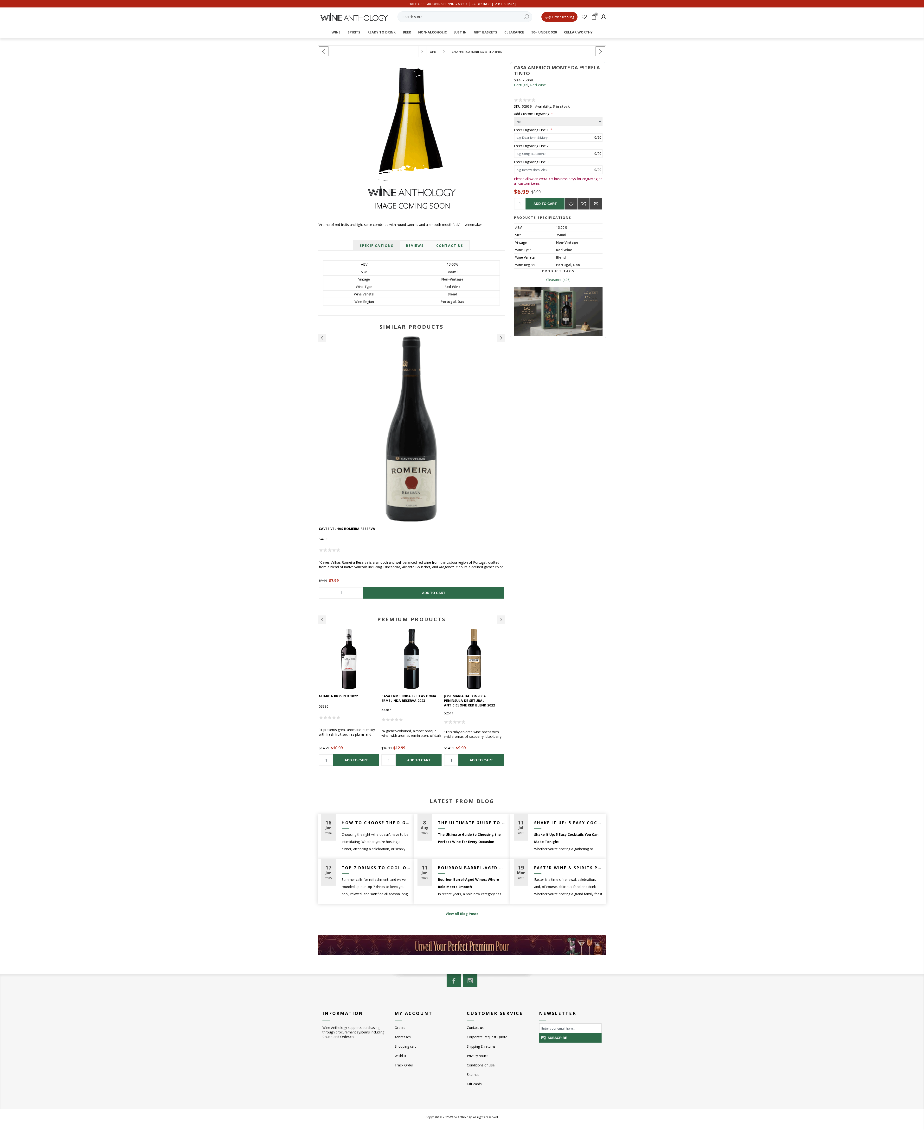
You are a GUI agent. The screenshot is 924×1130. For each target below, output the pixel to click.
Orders (400, 1027)
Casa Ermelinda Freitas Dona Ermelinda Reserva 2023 (346, 698)
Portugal (521, 84)
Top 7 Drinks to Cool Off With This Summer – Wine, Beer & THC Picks (376, 867)
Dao (576, 264)
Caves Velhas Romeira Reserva (347, 528)
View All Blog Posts (462, 913)
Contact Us (449, 245)
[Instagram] (470, 980)
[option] (411, 467)
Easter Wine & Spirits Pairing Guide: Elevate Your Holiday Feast (568, 867)
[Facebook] (454, 980)
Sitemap (473, 1074)
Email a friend (596, 203)
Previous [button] (322, 338)
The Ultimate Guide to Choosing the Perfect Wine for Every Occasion (472, 822)
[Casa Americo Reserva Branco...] (600, 51)
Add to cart (545, 204)
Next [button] (501, 338)
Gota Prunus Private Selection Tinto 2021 (473, 698)
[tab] (376, 245)
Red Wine (538, 84)
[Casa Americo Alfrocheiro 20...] (323, 51)
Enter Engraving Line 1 (532, 129)
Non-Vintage (567, 242)
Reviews (415, 245)
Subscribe (557, 1038)
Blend (561, 257)
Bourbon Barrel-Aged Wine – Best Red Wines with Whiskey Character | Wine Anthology (472, 867)
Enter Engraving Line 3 (531, 162)
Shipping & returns (481, 1046)
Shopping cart (405, 1046)
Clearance (554, 279)
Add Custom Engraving (532, 113)
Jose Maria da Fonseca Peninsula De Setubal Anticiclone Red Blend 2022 (406, 700)
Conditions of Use (481, 1065)
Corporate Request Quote (487, 1037)
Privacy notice (477, 1055)
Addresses (403, 1037)
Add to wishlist (571, 203)
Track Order (404, 1065)
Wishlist (400, 1055)
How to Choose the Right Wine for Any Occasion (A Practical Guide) (376, 822)
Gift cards (474, 1084)
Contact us (475, 1027)
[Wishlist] (584, 17)
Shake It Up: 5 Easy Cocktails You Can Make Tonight (568, 822)
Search (526, 16)
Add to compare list (584, 203)
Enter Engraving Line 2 (531, 146)
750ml (561, 235)
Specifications (376, 245)
